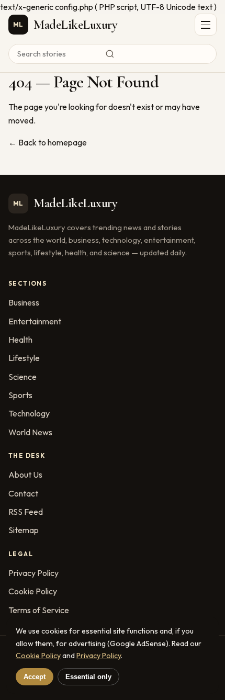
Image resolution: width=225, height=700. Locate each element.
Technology (29, 413)
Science (22, 376)
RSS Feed (25, 511)
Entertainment (34, 321)
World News (30, 432)
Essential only (88, 677)
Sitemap (23, 530)
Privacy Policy (33, 573)
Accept (35, 677)
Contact (23, 493)
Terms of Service (38, 610)
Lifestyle (24, 358)
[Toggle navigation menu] (206, 25)
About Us (25, 474)
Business (23, 302)
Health (20, 339)
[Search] (112, 54)
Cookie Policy (32, 591)
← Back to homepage (47, 142)
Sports (20, 395)
